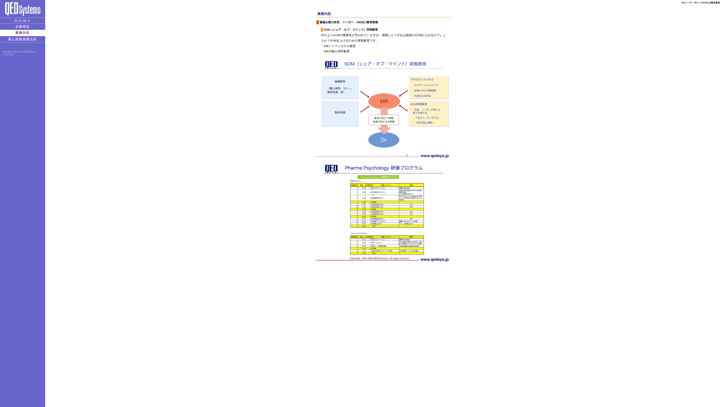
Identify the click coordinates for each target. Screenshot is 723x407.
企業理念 (22, 26)
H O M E (23, 20)
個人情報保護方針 (22, 39)
